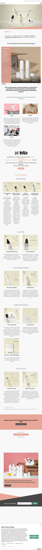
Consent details (3, 546)
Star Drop (28, 291)
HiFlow (17, 213)
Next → (39, 83)
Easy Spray (12, 328)
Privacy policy (10, 546)
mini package (6, 357)
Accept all (34, 535)
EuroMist (13, 256)
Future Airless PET (34, 204)
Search (35, 503)
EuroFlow (25, 204)
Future (9, 213)
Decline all (34, 537)
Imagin (28, 329)
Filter (21, 434)
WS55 (30, 391)
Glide (17, 398)
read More (8, 485)
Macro (9, 295)
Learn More (21, 168)
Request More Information (21, 424)
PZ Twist (33, 255)
